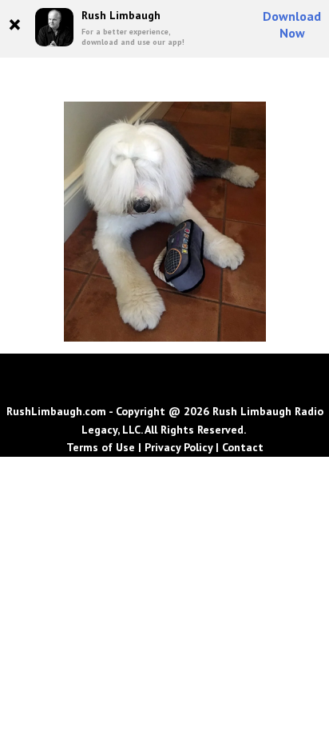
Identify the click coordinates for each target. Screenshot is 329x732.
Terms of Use (100, 447)
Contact (243, 447)
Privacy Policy (178, 447)
